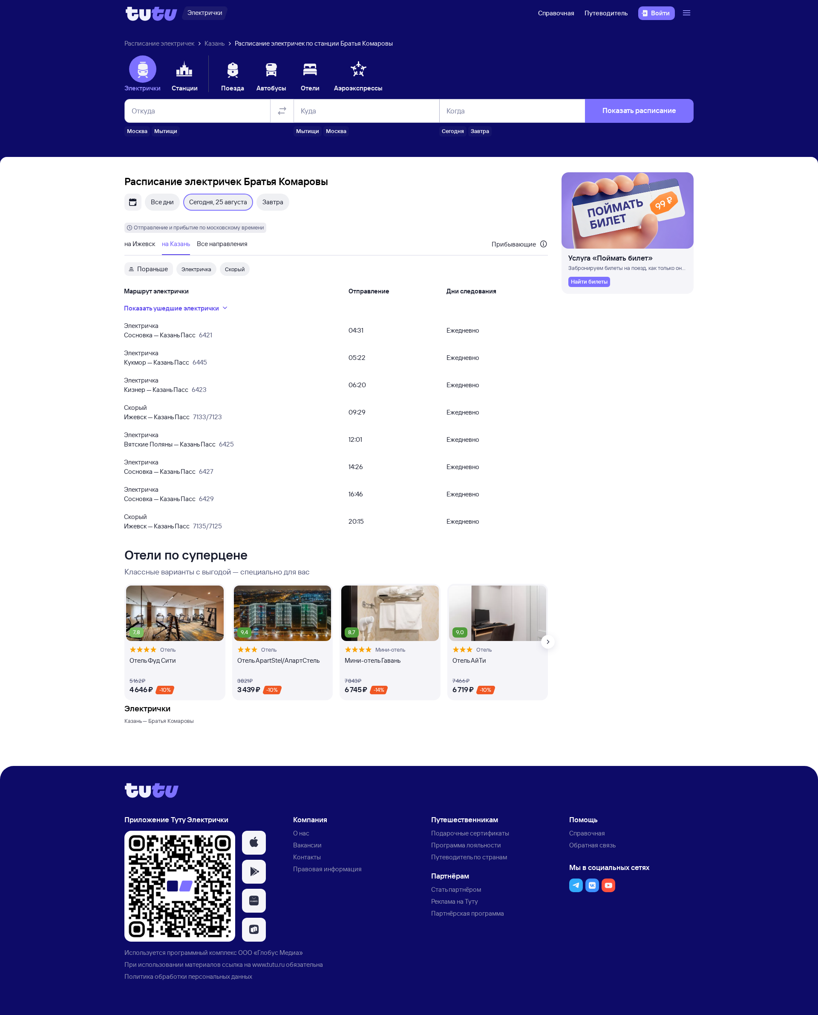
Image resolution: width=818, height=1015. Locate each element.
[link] (589, 282)
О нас (301, 833)
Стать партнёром (456, 889)
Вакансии (307, 845)
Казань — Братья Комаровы (159, 720)
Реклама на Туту (454, 901)
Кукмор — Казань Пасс (156, 362)
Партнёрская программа (467, 913)
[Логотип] (151, 13)
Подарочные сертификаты (470, 833)
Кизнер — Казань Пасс (156, 390)
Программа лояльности (466, 845)
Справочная (556, 13)
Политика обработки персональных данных (188, 976)
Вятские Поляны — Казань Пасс (170, 444)
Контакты (307, 857)
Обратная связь (592, 845)
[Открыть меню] (688, 13)
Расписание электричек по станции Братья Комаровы (314, 43)
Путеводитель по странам (469, 857)
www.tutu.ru (268, 964)
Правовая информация (327, 869)
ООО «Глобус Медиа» (270, 952)
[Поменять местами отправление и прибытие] (282, 111)
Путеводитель (606, 13)
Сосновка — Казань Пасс (160, 335)
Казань (214, 43)
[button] (254, 843)
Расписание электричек (159, 43)
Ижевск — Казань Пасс (157, 417)
